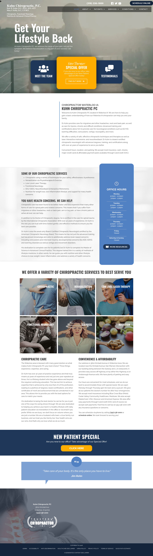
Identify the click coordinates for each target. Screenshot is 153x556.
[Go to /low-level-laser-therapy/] (114, 296)
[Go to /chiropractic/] (38, 296)
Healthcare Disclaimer (66, 548)
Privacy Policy (93, 548)
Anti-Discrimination (48, 548)
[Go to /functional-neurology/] (38, 334)
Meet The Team (43, 76)
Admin (25, 548)
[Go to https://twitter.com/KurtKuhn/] (116, 3)
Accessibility (34, 548)
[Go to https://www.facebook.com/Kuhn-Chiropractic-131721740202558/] (112, 3)
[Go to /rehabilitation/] (76, 296)
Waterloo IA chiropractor (103, 115)
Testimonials (109, 76)
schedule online (85, 415)
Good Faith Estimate (123, 548)
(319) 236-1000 (95, 3)
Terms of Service (107, 548)
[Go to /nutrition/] (114, 334)
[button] (76, 81)
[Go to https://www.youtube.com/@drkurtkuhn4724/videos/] (119, 3)
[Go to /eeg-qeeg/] (76, 334)
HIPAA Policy (81, 548)
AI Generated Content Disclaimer (76, 553)
